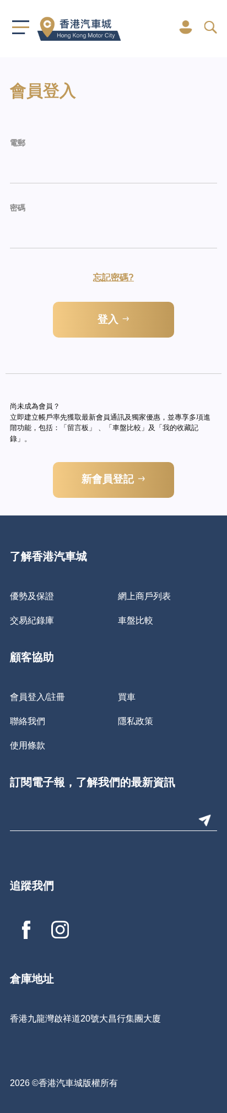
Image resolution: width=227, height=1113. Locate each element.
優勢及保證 (32, 596)
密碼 (17, 208)
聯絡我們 (27, 721)
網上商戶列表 (144, 596)
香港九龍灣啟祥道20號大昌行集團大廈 (85, 1018)
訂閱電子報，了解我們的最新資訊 (92, 783)
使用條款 (27, 745)
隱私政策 (135, 721)
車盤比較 (135, 620)
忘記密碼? (113, 277)
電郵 (17, 143)
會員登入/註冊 (37, 697)
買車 (127, 697)
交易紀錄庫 (32, 620)
